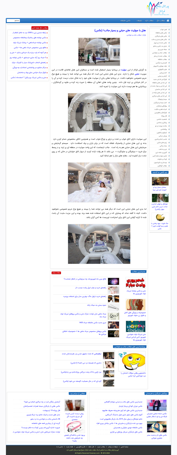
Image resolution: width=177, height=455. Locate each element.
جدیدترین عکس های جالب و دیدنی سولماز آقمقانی (123, 401)
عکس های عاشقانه (161, 33)
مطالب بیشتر (56, 273)
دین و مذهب (163, 149)
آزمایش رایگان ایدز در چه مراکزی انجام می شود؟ (42, 401)
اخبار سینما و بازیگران (160, 103)
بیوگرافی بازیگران (162, 106)
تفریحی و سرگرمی (161, 63)
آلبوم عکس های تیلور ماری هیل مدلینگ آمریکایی (123, 414)
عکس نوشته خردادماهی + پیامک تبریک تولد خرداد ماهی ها (29, 42)
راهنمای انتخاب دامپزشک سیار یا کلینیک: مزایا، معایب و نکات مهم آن (29, 62)
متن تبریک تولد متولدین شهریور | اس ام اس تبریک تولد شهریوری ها (136, 337)
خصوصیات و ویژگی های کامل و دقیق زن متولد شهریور (135, 314)
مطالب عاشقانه (162, 59)
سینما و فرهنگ (162, 99)
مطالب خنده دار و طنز (160, 56)
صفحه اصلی (124, 447)
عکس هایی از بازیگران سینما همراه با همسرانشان (41, 406)
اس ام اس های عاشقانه (159, 83)
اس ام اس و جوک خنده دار (158, 86)
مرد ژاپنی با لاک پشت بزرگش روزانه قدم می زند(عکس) (81, 372)
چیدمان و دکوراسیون (160, 162)
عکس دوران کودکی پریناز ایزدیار (130, 406)
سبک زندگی (163, 146)
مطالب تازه (149, 20)
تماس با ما (59, 447)
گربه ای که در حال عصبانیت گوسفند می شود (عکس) (82, 381)
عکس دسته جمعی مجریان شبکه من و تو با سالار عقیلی (157, 415)
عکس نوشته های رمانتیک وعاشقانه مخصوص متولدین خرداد (29, 37)
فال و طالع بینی (80, 447)
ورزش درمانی (163, 136)
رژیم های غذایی (162, 142)
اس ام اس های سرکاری (159, 96)
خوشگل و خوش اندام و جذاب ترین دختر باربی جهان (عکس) (160, 207)
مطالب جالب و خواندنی (159, 53)
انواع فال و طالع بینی (161, 113)
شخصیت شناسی (162, 119)
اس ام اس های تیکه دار (159, 93)
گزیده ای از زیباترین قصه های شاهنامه (46, 423)
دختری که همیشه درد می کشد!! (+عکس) (86, 362)
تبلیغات (139, 20)
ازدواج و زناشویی (162, 132)
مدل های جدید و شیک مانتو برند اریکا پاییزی (43, 414)
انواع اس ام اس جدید (160, 79)
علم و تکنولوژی (162, 69)
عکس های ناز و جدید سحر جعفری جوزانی (157, 436)
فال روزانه (164, 116)
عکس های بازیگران (161, 36)
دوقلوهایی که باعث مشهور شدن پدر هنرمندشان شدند (81, 353)
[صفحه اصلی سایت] (168, 20)
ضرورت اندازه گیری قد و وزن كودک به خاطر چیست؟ (40, 427)
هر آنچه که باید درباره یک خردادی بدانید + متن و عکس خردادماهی (28, 52)
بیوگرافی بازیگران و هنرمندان (156, 393)
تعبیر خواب (163, 29)
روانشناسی (164, 129)
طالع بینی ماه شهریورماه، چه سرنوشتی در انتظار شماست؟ (85, 279)
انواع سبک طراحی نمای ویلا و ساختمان (31, 72)
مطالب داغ (161, 20)
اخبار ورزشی (163, 73)
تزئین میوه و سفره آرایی (160, 156)
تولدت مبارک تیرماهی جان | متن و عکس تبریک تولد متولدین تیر (36, 431)
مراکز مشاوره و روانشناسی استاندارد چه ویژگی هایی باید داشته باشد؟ (29, 67)
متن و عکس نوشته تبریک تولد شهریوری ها (136, 292)
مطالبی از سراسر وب (77, 393)
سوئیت (124, 69)
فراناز (144, 35)
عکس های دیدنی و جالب (159, 39)
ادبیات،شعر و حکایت (160, 109)
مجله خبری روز (162, 49)
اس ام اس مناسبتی (161, 89)
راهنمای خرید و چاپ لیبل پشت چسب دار (90, 287)
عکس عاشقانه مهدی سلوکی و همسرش (128, 427)
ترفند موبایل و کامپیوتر (160, 66)
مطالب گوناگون (162, 166)
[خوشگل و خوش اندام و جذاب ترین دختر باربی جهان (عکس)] (160, 197)
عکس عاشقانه (125, 20)
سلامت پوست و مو (161, 126)
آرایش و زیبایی (162, 76)
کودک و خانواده (162, 159)
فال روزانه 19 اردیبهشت (51, 410)
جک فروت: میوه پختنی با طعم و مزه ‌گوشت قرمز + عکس (159, 226)
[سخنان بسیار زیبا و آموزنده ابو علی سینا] (160, 180)
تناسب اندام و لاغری (161, 139)
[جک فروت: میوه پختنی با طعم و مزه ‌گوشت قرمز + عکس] (160, 216)
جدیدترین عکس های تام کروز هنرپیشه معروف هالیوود (122, 410)
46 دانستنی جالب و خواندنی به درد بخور (45, 419)
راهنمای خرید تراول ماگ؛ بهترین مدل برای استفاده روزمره (84, 296)
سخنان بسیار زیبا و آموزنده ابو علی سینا (159, 188)
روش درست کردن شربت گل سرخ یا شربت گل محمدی (74, 415)
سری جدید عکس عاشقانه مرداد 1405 (92, 322)
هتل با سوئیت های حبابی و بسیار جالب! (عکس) (120, 30)
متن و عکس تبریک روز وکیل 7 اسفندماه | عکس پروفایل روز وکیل (28, 77)
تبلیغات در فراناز (113, 447)
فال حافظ (91, 447)
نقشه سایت (69, 447)
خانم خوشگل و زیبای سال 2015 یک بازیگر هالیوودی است (121, 419)
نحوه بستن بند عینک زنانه (96, 305)
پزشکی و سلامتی (162, 123)
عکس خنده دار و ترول (160, 43)
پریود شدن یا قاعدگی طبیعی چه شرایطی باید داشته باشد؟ (74, 437)
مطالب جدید (101, 447)
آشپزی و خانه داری (161, 152)
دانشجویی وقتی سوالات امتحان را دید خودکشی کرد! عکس (133, 374)
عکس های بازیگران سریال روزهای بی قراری (126, 431)
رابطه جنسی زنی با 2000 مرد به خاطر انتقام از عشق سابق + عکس (29, 32)
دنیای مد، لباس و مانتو (160, 46)
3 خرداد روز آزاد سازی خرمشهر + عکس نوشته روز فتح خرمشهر (28, 57)
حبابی (137, 74)
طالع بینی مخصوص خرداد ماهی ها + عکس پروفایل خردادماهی (30, 47)
